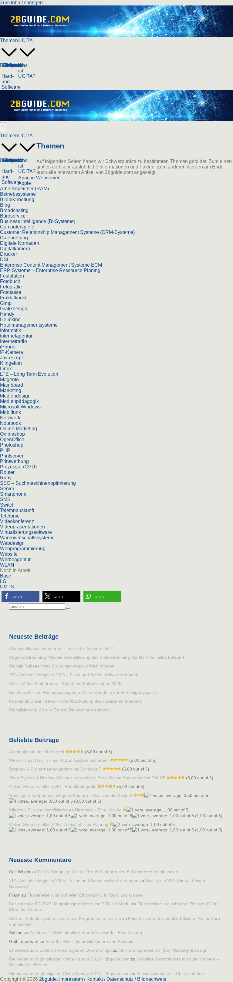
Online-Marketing (18, 428)
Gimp (6, 303)
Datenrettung (14, 237)
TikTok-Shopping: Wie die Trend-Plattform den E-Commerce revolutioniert (107, 871)
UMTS (7, 586)
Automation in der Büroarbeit (36, 751)
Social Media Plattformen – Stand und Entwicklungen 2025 (65, 683)
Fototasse (10, 292)
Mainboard (11, 385)
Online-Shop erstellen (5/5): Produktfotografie (52, 786)
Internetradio (13, 341)
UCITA (25, 40)
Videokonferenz (17, 521)
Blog (5, 205)
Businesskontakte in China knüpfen (170, 973)
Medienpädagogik (19, 401)
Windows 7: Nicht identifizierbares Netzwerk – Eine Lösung (65, 809)
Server (7, 488)
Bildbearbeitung (17, 199)
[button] (9, 59)
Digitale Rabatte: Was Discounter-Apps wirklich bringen (61, 666)
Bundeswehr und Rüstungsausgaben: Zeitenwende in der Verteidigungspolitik (83, 692)
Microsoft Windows (20, 406)
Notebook (10, 423)
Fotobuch (10, 281)
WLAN (7, 565)
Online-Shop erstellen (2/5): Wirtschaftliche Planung (58, 824)
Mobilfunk (10, 412)
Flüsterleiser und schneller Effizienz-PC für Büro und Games (85, 895)
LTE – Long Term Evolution (29, 374)
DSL (5, 259)
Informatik (10, 330)
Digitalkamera (15, 248)
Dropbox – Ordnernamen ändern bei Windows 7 (55, 769)
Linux (6, 368)
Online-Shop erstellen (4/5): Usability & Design (163, 950)
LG (3, 581)
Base (5, 575)
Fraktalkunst (13, 297)
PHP (5, 450)
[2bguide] (116, 35)
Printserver (11, 455)
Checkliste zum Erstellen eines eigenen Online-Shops (60, 950)
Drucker (8, 254)
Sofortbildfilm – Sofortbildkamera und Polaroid (89, 941)
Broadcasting (14, 210)
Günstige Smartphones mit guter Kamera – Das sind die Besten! (70, 795)
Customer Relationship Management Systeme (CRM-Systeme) (67, 232)
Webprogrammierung (23, 548)
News (14, 65)
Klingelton (11, 363)
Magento (9, 379)
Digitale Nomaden (19, 243)
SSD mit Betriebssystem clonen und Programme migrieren (65, 918)
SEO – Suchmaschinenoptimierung (38, 483)
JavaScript (11, 357)
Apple (24, 183)
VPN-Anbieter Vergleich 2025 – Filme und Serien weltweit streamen (73, 674)
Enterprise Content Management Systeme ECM (51, 265)
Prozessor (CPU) (18, 466)
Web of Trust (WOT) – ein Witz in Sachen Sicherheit (59, 760)
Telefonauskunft (17, 510)
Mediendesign (15, 395)
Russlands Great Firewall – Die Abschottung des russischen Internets (75, 701)
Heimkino (10, 319)
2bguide (48, 979)
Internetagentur (16, 335)
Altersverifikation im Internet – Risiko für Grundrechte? (61, 648)
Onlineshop (12, 434)
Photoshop (11, 445)
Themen (9, 40)
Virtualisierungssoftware (26, 532)
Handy (7, 314)
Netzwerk (10, 417)
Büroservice (13, 215)
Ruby (6, 477)
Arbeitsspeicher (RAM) (24, 188)
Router (7, 472)
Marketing (10, 390)
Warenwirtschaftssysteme (27, 537)
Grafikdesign (13, 308)
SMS (5, 499)
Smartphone (13, 494)
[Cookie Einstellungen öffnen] (13, 974)
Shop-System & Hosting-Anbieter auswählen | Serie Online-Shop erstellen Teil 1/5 (87, 777)
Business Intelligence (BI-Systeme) (37, 221)
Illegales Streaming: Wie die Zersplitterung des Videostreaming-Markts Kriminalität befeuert (96, 657)
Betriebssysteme (18, 194)
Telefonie (10, 515)
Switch (7, 505)
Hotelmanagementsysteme (29, 325)
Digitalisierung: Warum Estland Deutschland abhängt (59, 709)
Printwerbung (14, 461)
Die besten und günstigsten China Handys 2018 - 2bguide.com (69, 959)
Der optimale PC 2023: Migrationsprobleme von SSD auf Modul (69, 903)
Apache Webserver (38, 177)
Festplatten (12, 275)
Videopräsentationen (22, 526)
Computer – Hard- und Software (12, 76)
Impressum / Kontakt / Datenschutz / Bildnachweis (112, 979)
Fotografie (11, 286)
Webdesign (12, 543)
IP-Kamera (11, 352)
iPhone (7, 346)
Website (9, 554)
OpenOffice (12, 439)
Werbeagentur (15, 559)
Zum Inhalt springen (21, 2)
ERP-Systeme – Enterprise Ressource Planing (50, 270)
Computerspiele (17, 226)
